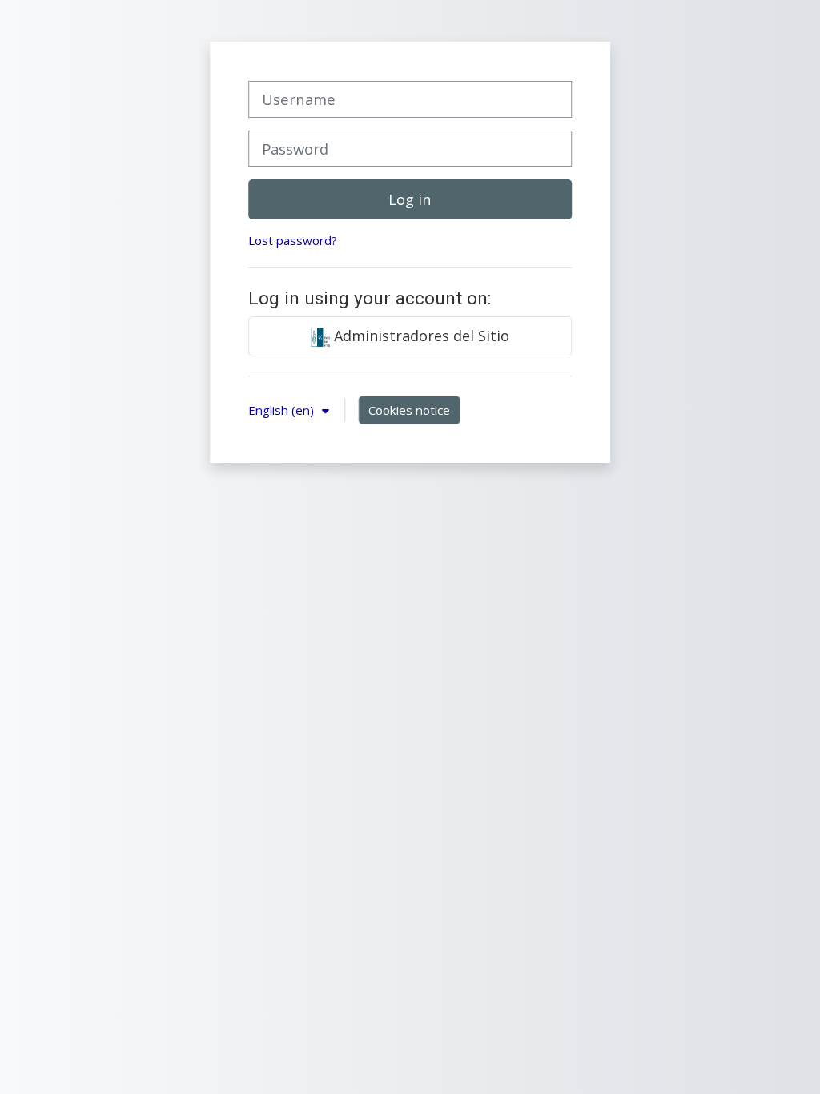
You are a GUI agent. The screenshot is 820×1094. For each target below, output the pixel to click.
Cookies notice (409, 410)
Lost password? (292, 240)
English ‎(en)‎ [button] (282, 410)
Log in (409, 199)
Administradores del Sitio (419, 335)
